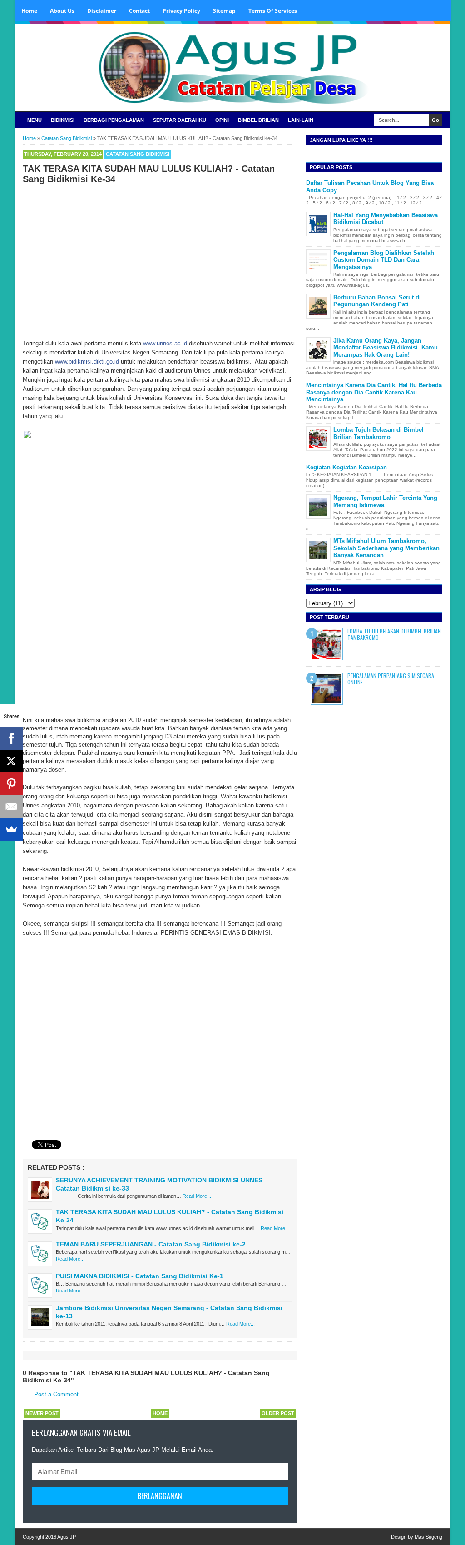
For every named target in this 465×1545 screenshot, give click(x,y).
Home (29, 11)
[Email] (11, 806)
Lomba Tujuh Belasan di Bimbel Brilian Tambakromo (378, 433)
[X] (11, 761)
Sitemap (224, 11)
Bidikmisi (62, 120)
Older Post (278, 1413)
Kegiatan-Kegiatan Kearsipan (346, 467)
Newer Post (42, 1413)
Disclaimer (101, 11)
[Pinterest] (11, 783)
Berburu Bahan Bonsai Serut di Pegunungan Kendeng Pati (377, 301)
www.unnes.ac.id (165, 343)
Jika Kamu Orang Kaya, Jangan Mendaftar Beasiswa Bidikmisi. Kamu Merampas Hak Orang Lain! (385, 347)
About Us (62, 11)
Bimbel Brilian (258, 120)
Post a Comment (56, 1394)
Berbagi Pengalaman (114, 120)
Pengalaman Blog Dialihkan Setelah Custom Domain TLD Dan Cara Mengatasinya (383, 259)
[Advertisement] (160, 255)
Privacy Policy (181, 11)
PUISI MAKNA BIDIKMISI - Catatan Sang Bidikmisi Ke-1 (139, 1276)
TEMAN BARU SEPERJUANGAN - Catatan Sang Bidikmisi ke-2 (151, 1244)
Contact (139, 11)
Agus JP (66, 1537)
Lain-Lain (300, 120)
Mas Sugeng (428, 1537)
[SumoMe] (11, 829)
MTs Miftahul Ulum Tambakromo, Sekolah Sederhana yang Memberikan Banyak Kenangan (386, 548)
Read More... (197, 1196)
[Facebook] (11, 738)
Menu (34, 120)
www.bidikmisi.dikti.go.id (87, 361)
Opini (222, 120)
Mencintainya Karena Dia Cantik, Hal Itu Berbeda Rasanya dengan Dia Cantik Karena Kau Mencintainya (374, 392)
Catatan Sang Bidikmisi (137, 154)
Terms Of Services (272, 11)
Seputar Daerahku (179, 120)
